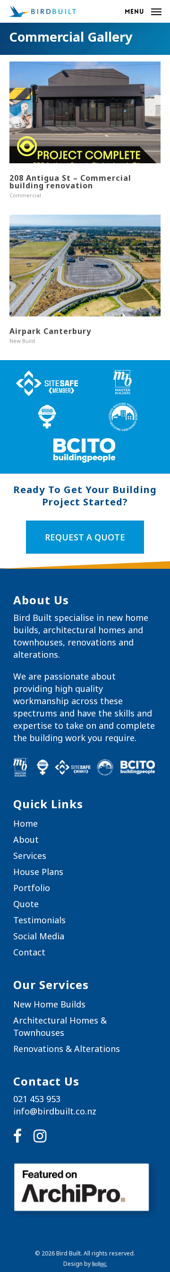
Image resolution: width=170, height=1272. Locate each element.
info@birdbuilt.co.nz (54, 1111)
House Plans (38, 871)
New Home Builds (49, 1004)
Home (25, 823)
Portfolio (31, 887)
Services (29, 855)
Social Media (38, 936)
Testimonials (39, 920)
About (26, 839)
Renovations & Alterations (66, 1048)
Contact (29, 952)
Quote (26, 904)
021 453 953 (36, 1098)
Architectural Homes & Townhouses (60, 1026)
